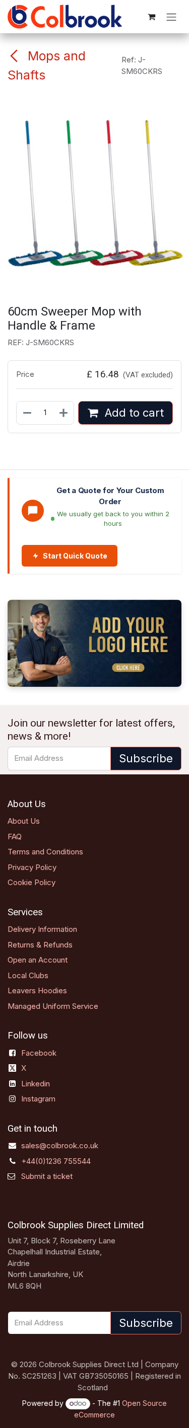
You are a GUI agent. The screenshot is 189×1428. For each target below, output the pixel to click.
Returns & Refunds (40, 944)
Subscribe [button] (146, 758)
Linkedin (35, 1083)
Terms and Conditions (45, 851)
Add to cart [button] (133, 412)
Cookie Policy (31, 882)
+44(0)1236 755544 (56, 1161)
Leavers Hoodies (37, 990)
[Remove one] (27, 413)
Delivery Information (42, 929)
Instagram (38, 1098)
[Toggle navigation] (171, 16)
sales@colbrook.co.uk (59, 1145)
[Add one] (64, 413)
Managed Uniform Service (53, 1006)
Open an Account (38, 960)
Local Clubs (28, 975)
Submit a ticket (47, 1176)
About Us (24, 821)
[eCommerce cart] (151, 17)
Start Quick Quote (75, 555)
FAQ (15, 836)
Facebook (38, 1053)
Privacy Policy (32, 867)
